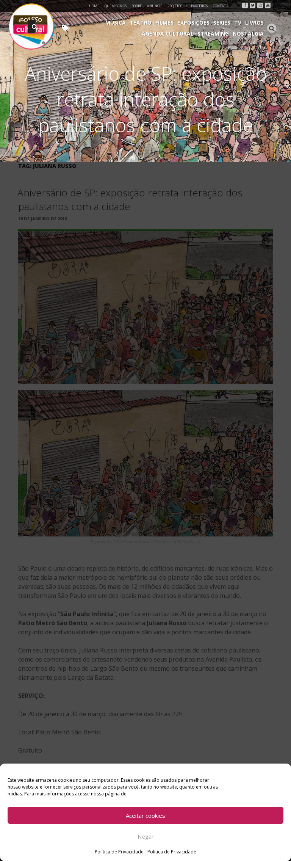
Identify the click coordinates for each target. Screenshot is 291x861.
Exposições (193, 22)
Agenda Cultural (168, 33)
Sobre (137, 5)
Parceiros (199, 5)
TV (237, 22)
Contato (220, 5)
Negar (146, 836)
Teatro (141, 22)
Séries (221, 22)
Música (115, 22)
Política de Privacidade (119, 851)
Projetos (174, 5)
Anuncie (154, 5)
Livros (254, 22)
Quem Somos (116, 5)
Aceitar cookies (145, 815)
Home (94, 5)
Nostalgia (248, 33)
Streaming (213, 33)
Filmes (164, 22)
